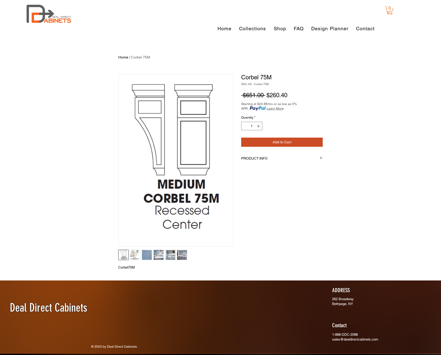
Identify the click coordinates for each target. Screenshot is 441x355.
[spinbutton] (252, 126)
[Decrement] (245, 126)
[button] (390, 10)
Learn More (275, 108)
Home (123, 57)
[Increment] (259, 126)
